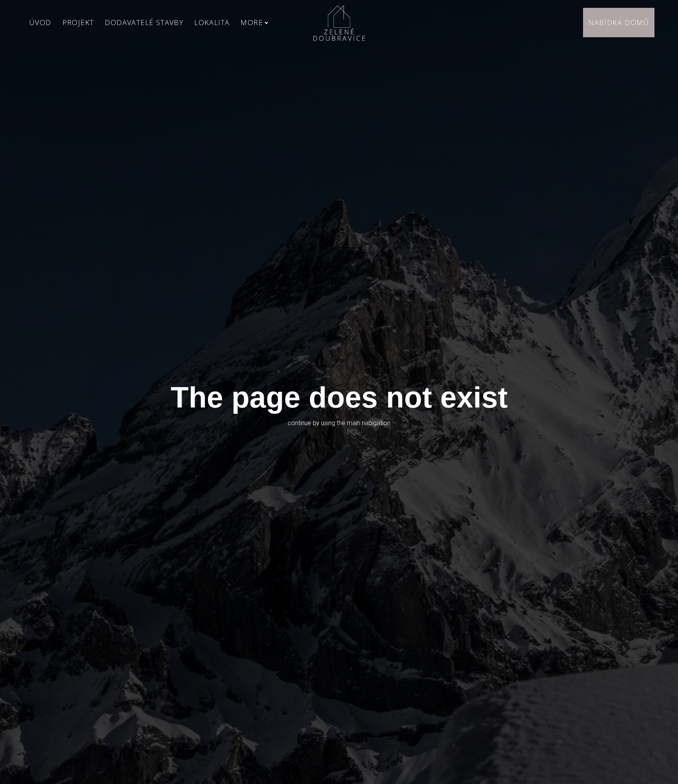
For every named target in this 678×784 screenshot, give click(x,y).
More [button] (252, 22)
